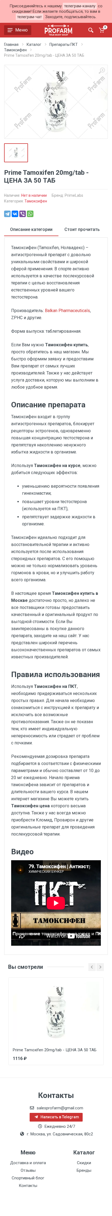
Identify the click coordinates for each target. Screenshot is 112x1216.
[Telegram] (7, 214)
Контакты (28, 1185)
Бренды (84, 1170)
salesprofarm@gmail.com (60, 1108)
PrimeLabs (74, 195)
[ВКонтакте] (15, 214)
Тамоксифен (35, 201)
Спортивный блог (28, 1178)
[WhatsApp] (30, 214)
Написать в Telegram (59, 1117)
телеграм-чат (29, 16)
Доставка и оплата (28, 1162)
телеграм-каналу (79, 6)
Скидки (84, 1162)
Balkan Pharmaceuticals (67, 310)
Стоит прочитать (82, 229)
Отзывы (28, 1170)
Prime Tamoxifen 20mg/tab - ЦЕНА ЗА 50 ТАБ (55, 1049)
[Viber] (22, 214)
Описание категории (31, 229)
